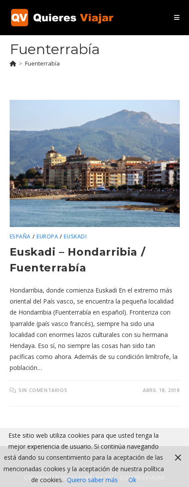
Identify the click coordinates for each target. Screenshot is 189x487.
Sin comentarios (42, 390)
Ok (132, 480)
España (20, 236)
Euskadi (75, 236)
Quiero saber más (92, 480)
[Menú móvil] (176, 17)
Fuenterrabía (42, 63)
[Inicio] (13, 63)
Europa (47, 236)
